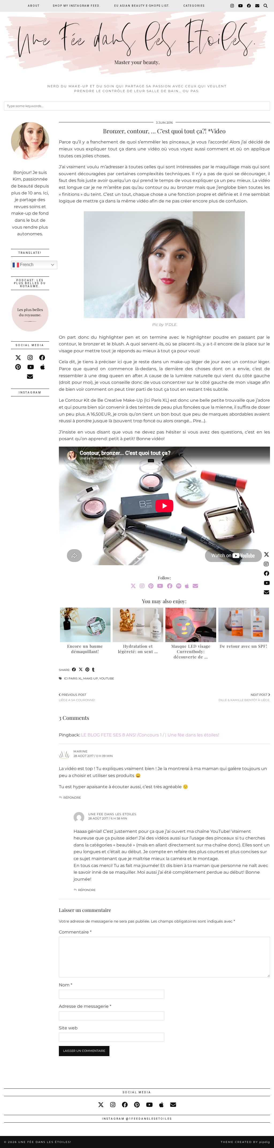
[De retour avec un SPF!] (243, 625)
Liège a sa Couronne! (77, 697)
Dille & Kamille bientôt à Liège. (244, 697)
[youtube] (30, 367)
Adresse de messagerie (85, 1006)
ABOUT (34, 5)
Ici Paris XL (73, 678)
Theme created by (245, 1142)
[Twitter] (133, 586)
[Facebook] (249, 6)
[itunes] (42, 367)
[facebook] (42, 357)
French (26, 264)
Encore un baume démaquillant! (85, 648)
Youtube (106, 678)
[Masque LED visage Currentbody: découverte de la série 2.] (190, 625)
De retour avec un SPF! (243, 646)
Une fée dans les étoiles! (44, 1142)
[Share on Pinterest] (87, 670)
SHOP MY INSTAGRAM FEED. (77, 5)
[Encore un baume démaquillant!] (85, 625)
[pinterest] (18, 367)
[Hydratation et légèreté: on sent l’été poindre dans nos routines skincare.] (138, 625)
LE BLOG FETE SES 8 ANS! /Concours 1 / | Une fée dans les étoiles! (150, 734)
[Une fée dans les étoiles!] (137, 40)
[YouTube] (240, 6)
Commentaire (75, 932)
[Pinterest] (150, 586)
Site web (68, 1027)
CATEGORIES (194, 5)
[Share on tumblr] (93, 670)
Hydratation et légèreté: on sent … (138, 648)
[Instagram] (232, 6)
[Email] (257, 6)
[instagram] (30, 357)
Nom (65, 984)
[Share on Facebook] (74, 670)
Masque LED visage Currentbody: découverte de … (191, 651)
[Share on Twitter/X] (80, 670)
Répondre (72, 797)
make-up (90, 678)
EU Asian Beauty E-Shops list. (142, 5)
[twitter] (18, 357)
